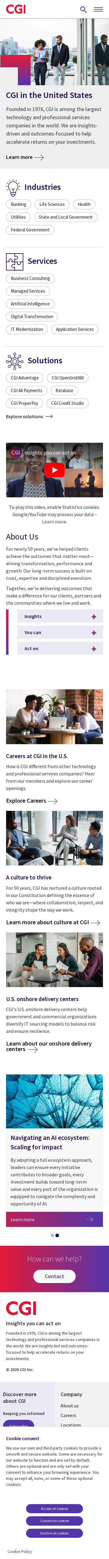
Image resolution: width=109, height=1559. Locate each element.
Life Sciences (52, 204)
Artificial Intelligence (30, 304)
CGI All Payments (26, 390)
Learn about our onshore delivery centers (49, 1046)
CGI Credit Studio (67, 403)
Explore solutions (25, 416)
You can (33, 632)
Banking (18, 204)
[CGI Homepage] (15, 9)
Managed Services (28, 291)
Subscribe (18, 1426)
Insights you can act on (50, 452)
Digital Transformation (32, 316)
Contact (54, 1276)
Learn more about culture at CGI (47, 922)
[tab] (52, 1237)
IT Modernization (27, 329)
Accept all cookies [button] (54, 1508)
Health (84, 204)
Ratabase (64, 390)
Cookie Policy (20, 1551)
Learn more (19, 156)
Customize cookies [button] (54, 1520)
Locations (71, 1425)
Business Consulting (30, 278)
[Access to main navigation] (98, 9)
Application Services (75, 329)
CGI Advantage (25, 378)
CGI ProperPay (24, 403)
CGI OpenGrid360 (68, 378)
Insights (33, 616)
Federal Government (30, 230)
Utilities (18, 217)
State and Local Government (66, 217)
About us (70, 1406)
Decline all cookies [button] (54, 1533)
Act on (31, 648)
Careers (68, 1415)
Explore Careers (26, 800)
